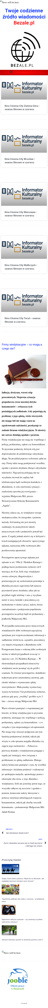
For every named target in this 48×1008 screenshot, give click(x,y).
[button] (11, 72)
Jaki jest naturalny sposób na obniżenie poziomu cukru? (22, 940)
